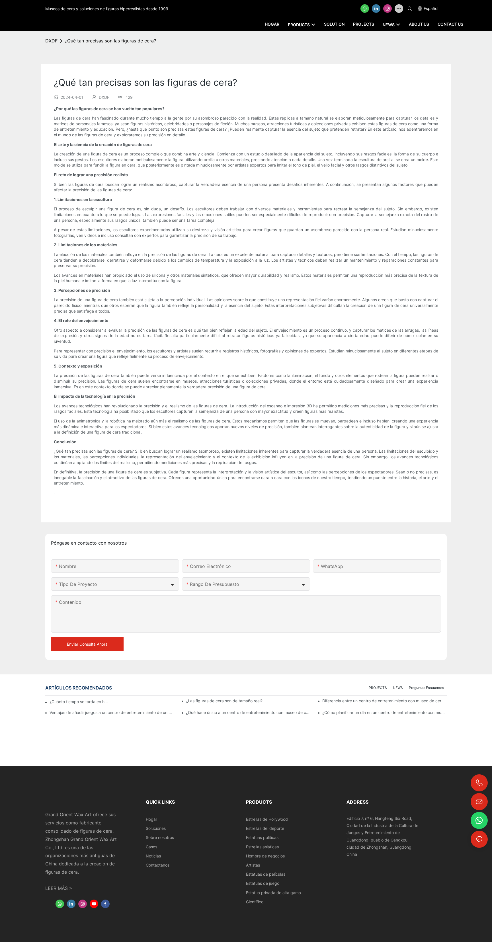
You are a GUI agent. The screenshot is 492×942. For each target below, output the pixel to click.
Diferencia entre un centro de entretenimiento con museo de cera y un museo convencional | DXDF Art (384, 700)
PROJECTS (378, 688)
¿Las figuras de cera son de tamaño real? (224, 700)
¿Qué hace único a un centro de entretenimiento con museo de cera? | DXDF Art (248, 712)
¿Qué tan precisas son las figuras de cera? (110, 41)
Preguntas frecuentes (426, 688)
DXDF (51, 41)
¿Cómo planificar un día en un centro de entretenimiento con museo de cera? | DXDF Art (384, 712)
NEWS (398, 688)
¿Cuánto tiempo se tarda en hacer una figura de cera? (80, 701)
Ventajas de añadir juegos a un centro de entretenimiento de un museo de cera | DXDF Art (112, 712)
